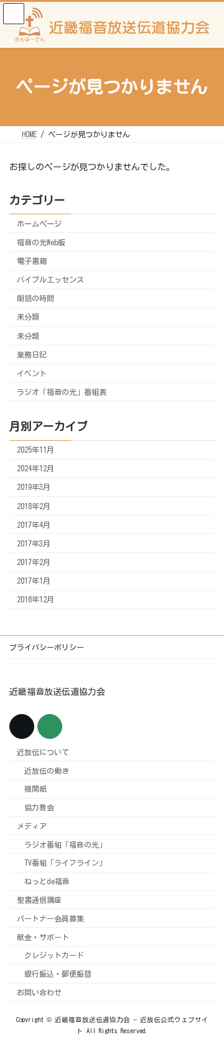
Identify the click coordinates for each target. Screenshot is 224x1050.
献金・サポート (43, 936)
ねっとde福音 (47, 881)
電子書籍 (32, 261)
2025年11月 (35, 449)
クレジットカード (54, 955)
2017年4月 (33, 524)
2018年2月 (33, 505)
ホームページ (39, 223)
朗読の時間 (35, 298)
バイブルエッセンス (50, 279)
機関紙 (35, 788)
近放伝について (43, 751)
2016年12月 (35, 599)
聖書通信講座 (39, 899)
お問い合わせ (39, 992)
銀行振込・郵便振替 (57, 973)
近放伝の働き (46, 770)
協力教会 (39, 807)
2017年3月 (33, 543)
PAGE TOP (204, 1003)
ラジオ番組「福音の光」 (65, 844)
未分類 (28, 316)
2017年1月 (33, 580)
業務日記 (32, 354)
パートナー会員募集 (50, 917)
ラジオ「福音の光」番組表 (61, 392)
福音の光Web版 (41, 242)
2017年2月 (33, 562)
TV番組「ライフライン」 (65, 862)
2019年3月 (33, 487)
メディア (32, 825)
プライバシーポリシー (46, 647)
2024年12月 (35, 468)
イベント (32, 373)
